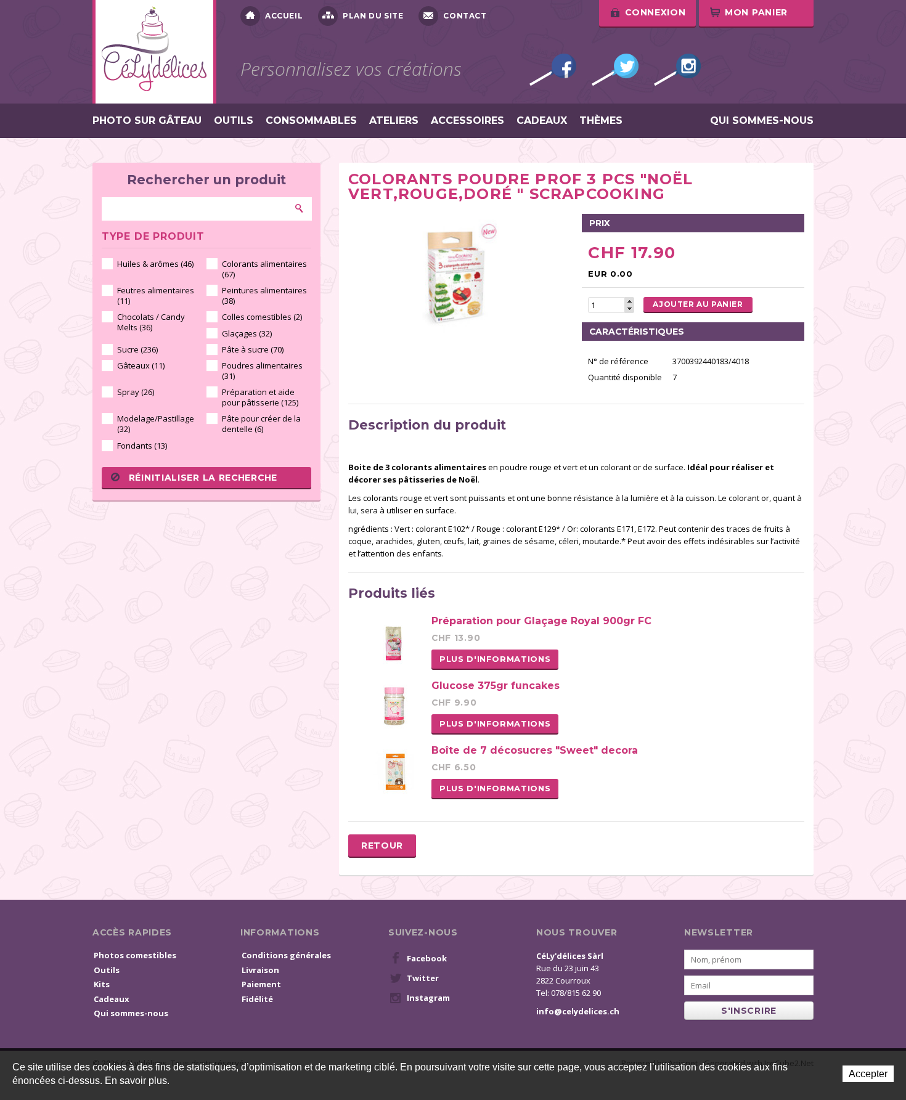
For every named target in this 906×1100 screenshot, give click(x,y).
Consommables (311, 121)
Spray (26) (135, 391)
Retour (382, 845)
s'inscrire (749, 1010)
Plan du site (373, 15)
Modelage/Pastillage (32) (155, 423)
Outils (233, 121)
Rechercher (299, 208)
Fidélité (257, 998)
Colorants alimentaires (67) (264, 269)
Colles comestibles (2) (262, 316)
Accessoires (467, 121)
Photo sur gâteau (147, 121)
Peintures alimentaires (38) (264, 295)
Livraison (260, 970)
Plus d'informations (494, 659)
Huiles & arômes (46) (155, 263)
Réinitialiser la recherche (203, 477)
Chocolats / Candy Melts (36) (151, 322)
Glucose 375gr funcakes (495, 685)
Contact (464, 15)
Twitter (615, 70)
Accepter (868, 1074)
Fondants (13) (142, 445)
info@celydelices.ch (577, 1011)
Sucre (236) (137, 349)
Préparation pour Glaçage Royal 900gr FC (541, 621)
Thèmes (600, 121)
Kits (102, 984)
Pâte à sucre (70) (253, 349)
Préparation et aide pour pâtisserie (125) (260, 397)
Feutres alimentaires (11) (155, 295)
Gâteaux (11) (141, 365)
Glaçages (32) (247, 333)
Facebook (552, 70)
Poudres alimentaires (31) (262, 370)
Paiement (261, 984)
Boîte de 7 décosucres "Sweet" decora (534, 750)
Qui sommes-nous (762, 121)
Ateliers (393, 121)
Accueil (284, 15)
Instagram (677, 70)
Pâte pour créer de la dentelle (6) (261, 423)
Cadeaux (541, 121)
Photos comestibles (135, 955)
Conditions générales (286, 955)
